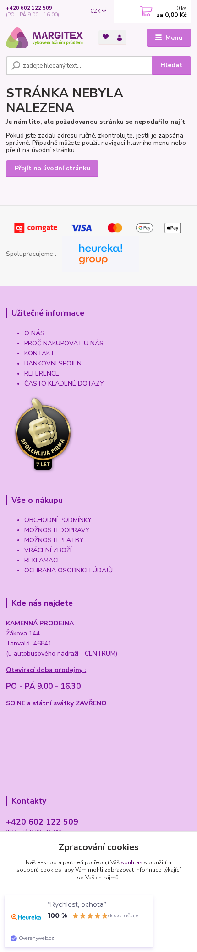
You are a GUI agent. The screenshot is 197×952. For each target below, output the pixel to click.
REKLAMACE (42, 560)
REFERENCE (41, 373)
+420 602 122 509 (29, 8)
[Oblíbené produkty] (105, 36)
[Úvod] (44, 37)
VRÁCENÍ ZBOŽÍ (47, 550)
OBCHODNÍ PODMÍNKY (58, 520)
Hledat (171, 65)
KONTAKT (39, 353)
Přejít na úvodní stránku (52, 168)
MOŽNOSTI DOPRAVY (57, 530)
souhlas (131, 862)
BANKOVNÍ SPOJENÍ (53, 363)
